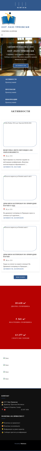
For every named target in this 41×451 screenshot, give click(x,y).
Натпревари (19, 218)
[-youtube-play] (20, 4)
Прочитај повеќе (10, 82)
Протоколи (10, 89)
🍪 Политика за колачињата (11, 426)
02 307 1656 (25, 409)
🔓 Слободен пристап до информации (14, 432)
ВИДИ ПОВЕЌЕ (20, 277)
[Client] (20, 358)
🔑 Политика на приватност (11, 423)
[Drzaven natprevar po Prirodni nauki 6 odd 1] (20, 187)
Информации (11, 99)
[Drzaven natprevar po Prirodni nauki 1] (20, 238)
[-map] (24, 4)
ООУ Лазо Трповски (15, 27)
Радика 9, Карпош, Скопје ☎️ (12, 408)
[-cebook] (17, 4)
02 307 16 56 (21, 7)
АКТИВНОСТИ (20, 65)
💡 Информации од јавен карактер (13, 429)
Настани (17, 167)
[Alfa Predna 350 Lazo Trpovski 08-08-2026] (20, 134)
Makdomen (23, 443)
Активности (10, 79)
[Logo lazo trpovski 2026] (8, 18)
